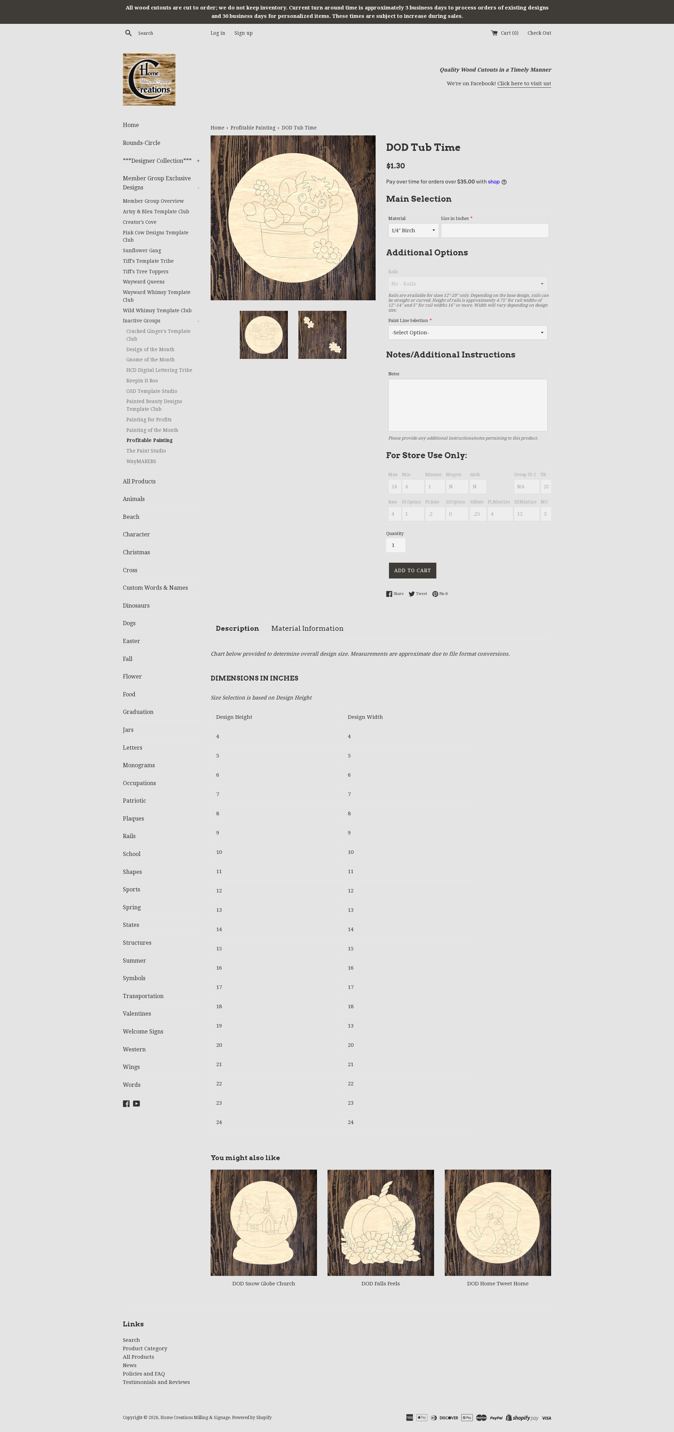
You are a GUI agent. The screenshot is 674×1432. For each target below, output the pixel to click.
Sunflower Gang (142, 250)
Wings (131, 1067)
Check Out (539, 33)
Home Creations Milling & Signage (195, 1417)
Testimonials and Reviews (156, 1382)
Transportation (143, 996)
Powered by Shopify (252, 1417)
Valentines (137, 1013)
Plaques (133, 818)
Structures (137, 942)
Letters (132, 747)
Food (129, 694)
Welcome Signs (143, 1031)
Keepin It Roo (142, 380)
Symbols (134, 978)
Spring (132, 907)
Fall (127, 659)
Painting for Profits (149, 419)
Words (131, 1085)
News (130, 1365)
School (131, 854)
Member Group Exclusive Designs (161, 183)
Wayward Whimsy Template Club (157, 296)
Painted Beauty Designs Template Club (154, 405)
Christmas (136, 552)
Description (237, 628)
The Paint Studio (146, 451)
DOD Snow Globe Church (263, 1283)
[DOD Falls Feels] (381, 1223)
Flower (132, 676)
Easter (131, 641)
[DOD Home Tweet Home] (498, 1223)
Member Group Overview (153, 201)
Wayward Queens (144, 282)
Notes (393, 374)
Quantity (395, 533)
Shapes (132, 872)
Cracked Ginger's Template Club (158, 335)
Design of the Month (150, 349)
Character (136, 534)
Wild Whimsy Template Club (157, 310)
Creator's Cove (140, 222)
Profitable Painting (149, 440)
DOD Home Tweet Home (498, 1283)
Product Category (145, 1348)
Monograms (139, 765)
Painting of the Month (152, 430)
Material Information (307, 628)
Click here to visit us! (524, 83)
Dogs (129, 623)
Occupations (139, 783)
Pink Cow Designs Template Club (156, 236)
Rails (129, 836)
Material (396, 218)
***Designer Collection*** (161, 161)
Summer (134, 960)
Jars (128, 730)
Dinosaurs (136, 605)
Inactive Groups (161, 320)
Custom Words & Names (155, 587)
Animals (134, 499)
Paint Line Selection (408, 320)
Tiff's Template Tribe (148, 261)
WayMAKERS (141, 461)
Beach (131, 517)
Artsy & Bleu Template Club (156, 211)
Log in (218, 33)
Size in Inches (455, 218)
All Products (139, 481)
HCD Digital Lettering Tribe (159, 370)
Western (134, 1049)
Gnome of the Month (150, 359)
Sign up (243, 33)
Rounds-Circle (141, 143)
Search (131, 1340)
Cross (130, 570)
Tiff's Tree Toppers (145, 271)
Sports (131, 889)
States (131, 925)
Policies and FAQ (144, 1374)
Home (131, 125)
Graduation (138, 712)
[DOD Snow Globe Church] (264, 1223)
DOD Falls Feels (381, 1283)
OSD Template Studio (151, 391)
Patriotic (134, 800)
